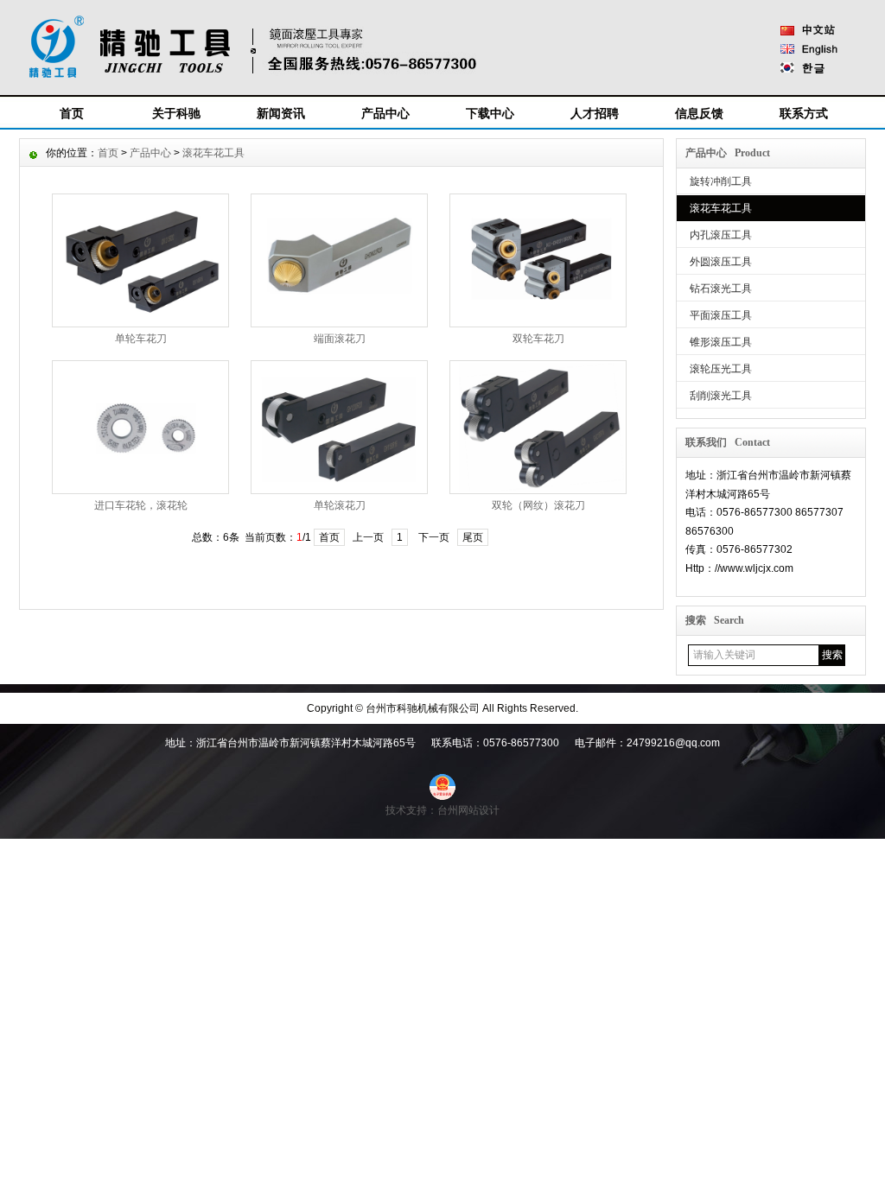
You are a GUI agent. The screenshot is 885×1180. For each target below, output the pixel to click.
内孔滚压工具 (721, 235)
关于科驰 (176, 113)
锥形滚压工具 (721, 342)
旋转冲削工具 (721, 181)
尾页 (472, 537)
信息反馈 (699, 113)
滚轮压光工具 (721, 369)
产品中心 (385, 113)
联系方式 (804, 113)
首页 (72, 113)
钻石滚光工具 (721, 288)
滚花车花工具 (721, 208)
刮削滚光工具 (721, 396)
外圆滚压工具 (721, 262)
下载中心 (490, 113)
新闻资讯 (281, 113)
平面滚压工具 (721, 315)
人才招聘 (594, 113)
